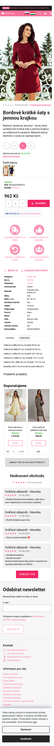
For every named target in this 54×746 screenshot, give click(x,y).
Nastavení (26, 729)
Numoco (16, 188)
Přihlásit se (13, 629)
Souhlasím (25, 738)
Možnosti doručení (11, 156)
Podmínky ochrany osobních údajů (18, 701)
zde (35, 722)
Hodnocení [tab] (24, 338)
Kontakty (7, 704)
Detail (15, 443)
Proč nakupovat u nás (12, 677)
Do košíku (40, 203)
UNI (38, 451)
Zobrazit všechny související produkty (27, 462)
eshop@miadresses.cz (17, 650)
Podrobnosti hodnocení (40, 105)
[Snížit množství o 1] (8, 203)
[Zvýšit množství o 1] (22, 203)
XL (31, 145)
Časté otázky (9, 681)
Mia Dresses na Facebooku (19, 657)
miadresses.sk (13, 660)
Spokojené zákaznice (12, 687)
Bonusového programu (30, 213)
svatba (30, 283)
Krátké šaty (31, 277)
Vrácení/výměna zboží (13, 684)
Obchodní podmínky (12, 698)
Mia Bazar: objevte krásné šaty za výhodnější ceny (26, 8)
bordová (30, 280)
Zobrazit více (27, 574)
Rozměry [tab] (10, 338)
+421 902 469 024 (15, 653)
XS (8, 451)
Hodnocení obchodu (27, 476)
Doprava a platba (10, 674)
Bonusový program (11, 691)
